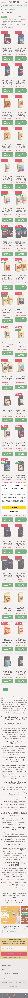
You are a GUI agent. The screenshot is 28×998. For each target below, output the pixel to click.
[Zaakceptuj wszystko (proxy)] (14, 507)
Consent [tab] (5, 488)
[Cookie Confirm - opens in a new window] (20, 485)
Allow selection (14, 511)
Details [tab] (22, 488)
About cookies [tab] (14, 488)
